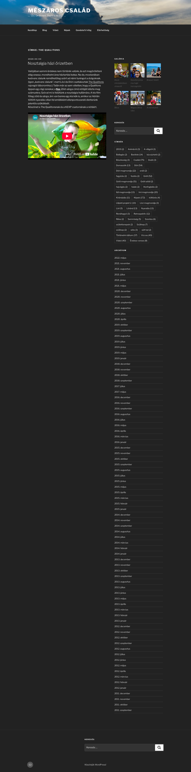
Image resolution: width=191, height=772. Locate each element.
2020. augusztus (122, 308)
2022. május (120, 257)
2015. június (120, 481)
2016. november (122, 403)
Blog (44, 30)
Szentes (150, 219)
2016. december (122, 397)
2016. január (120, 442)
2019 (120, 149)
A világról (150, 149)
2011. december (122, 693)
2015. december (122, 447)
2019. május (120, 352)
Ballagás (121, 154)
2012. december (122, 626)
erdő (143, 170)
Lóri (119, 208)
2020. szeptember (123, 302)
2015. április (120, 492)
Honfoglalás (150, 187)
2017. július (119, 386)
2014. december (122, 514)
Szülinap (142, 224)
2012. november (122, 632)
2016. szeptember (123, 408)
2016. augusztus (122, 414)
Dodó (152, 160)
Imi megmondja (148, 192)
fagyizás (121, 176)
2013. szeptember (123, 576)
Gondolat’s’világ (83, 30)
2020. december (122, 291)
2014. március (121, 542)
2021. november (122, 263)
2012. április (120, 671)
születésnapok (124, 224)
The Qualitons (96, 82)
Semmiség (134, 219)
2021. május (120, 285)
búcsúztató (153, 154)
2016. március (121, 436)
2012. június (120, 660)
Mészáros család (59, 10)
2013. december (122, 559)
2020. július (119, 313)
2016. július (119, 419)
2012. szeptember (123, 643)
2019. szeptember (123, 330)
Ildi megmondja (125, 192)
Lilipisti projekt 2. (126, 203)
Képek (67, 30)
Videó (55, 30)
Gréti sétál (147, 181)
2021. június (120, 280)
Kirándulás (123, 197)
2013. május (120, 598)
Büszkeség (123, 160)
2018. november (122, 369)
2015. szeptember (123, 464)
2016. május (120, 425)
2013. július (119, 587)
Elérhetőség (103, 30)
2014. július (119, 537)
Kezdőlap (32, 30)
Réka (120, 219)
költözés (154, 197)
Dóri (138, 165)
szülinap (121, 230)
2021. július (119, 274)
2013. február (120, 615)
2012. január (120, 688)
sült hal (146, 230)
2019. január (120, 358)
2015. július (119, 475)
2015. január (120, 509)
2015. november (122, 453)
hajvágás (122, 187)
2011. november (122, 699)
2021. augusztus (122, 269)
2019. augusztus (122, 336)
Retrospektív (142, 213)
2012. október (121, 637)
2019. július (119, 341)
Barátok (137, 154)
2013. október (121, 570)
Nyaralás (147, 208)
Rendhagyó (123, 213)
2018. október (121, 375)
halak (135, 187)
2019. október (121, 324)
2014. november (122, 520)
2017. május (120, 391)
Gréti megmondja (126, 181)
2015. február (120, 503)
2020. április (120, 319)
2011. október (121, 704)
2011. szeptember (123, 710)
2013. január (120, 620)
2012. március (121, 676)
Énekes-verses (138, 240)
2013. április (120, 604)
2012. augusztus (122, 648)
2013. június (120, 593)
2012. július (119, 654)
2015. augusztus (122, 470)
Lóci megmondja (149, 203)
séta (134, 230)
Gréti (147, 176)
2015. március (121, 498)
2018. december (122, 364)
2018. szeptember (123, 380)
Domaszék (123, 165)
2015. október (121, 459)
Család (139, 160)
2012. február (120, 682)
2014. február (120, 548)
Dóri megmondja (126, 170)
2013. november (122, 565)
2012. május (120, 665)
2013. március (121, 609)
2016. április (120, 431)
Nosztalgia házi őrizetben (50, 63)
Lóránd (132, 208)
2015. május (120, 486)
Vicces (146, 235)
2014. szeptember (123, 525)
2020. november (122, 296)
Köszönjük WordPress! (95, 764)
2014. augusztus (122, 531)
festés (135, 176)
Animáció (134, 149)
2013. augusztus (122, 581)
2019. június (120, 347)
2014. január (120, 553)
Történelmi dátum (126, 235)
